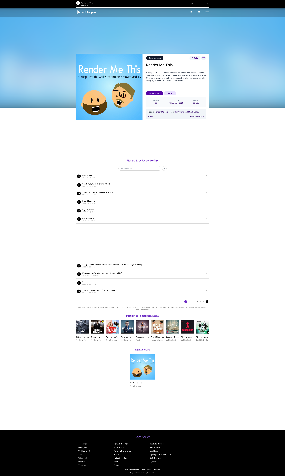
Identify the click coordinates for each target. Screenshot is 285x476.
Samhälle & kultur (157, 444)
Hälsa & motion (120, 458)
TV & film (170, 93)
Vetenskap (82, 465)
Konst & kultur (120, 447)
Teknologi (82, 458)
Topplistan (82, 444)
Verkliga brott (84, 451)
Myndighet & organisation (160, 454)
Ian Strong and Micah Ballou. (187, 112)
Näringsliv (82, 447)
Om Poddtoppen (132, 470)
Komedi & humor (155, 93)
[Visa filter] (164, 168)
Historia (81, 462)
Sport (116, 465)
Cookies (156, 470)
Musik (116, 454)
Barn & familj (155, 447)
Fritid (116, 462)
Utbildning (154, 451)
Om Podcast (146, 470)
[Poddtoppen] (86, 12)
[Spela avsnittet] (79, 176)
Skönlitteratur (155, 458)
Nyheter (153, 462)
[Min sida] (191, 12)
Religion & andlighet (122, 451)
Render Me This (161, 112)
